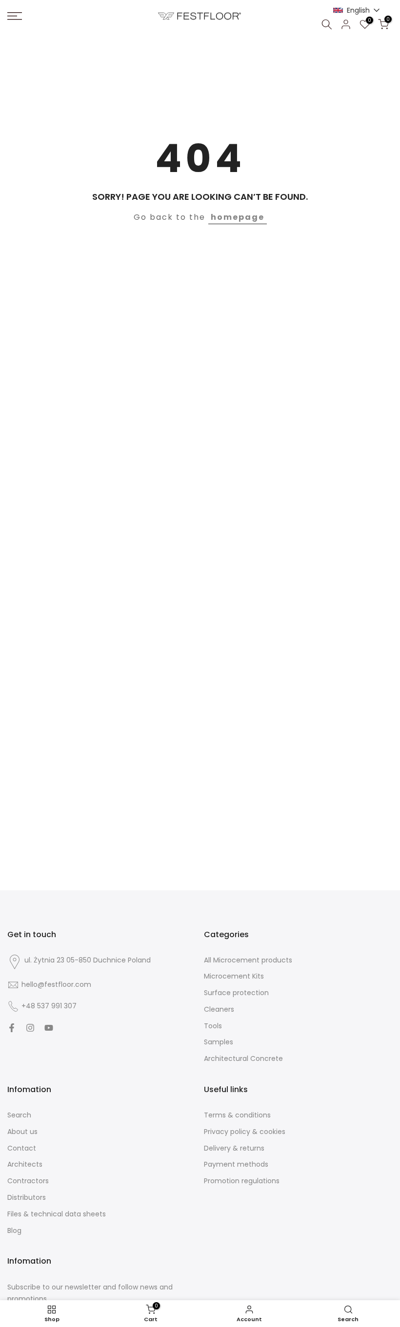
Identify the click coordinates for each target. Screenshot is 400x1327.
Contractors (28, 1181)
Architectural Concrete (243, 1058)
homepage (237, 217)
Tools (213, 1026)
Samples (218, 1042)
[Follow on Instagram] (30, 1028)
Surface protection (236, 993)
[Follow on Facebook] (11, 1028)
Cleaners (219, 1009)
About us (22, 1131)
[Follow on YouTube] (48, 1028)
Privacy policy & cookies (244, 1131)
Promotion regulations (242, 1181)
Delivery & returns (234, 1148)
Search (19, 1115)
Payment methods (236, 1164)
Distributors (26, 1197)
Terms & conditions (237, 1115)
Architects (24, 1164)
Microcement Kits (234, 976)
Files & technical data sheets (56, 1214)
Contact (21, 1148)
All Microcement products (248, 960)
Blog (14, 1230)
